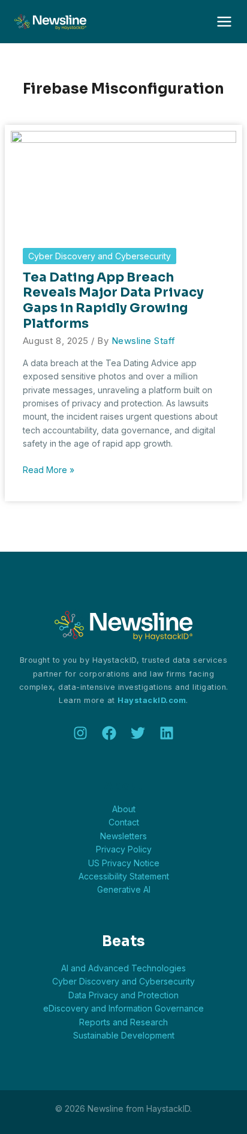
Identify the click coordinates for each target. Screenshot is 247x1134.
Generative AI (123, 889)
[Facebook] (109, 733)
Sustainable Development (123, 1035)
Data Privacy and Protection (123, 995)
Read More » (48, 470)
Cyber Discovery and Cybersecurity (99, 256)
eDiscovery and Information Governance (123, 1008)
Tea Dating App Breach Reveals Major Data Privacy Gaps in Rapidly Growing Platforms (113, 300)
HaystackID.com (152, 700)
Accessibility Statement (124, 876)
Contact (124, 822)
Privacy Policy (124, 849)
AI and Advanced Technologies (123, 968)
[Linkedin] (166, 733)
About (123, 809)
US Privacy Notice (123, 863)
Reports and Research (123, 1022)
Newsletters (123, 836)
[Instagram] (80, 733)
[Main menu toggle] (224, 22)
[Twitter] (138, 733)
